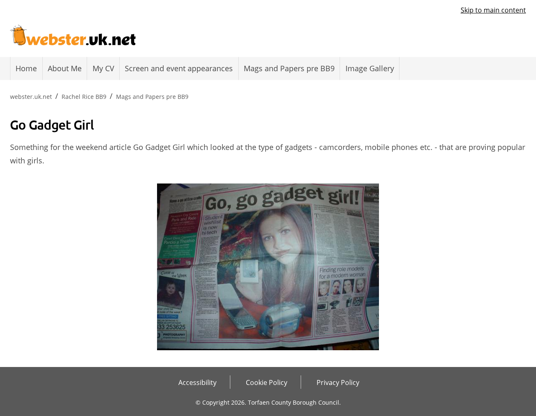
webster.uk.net (31, 97)
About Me (65, 68)
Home (26, 68)
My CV (103, 68)
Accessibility (197, 382)
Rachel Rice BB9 (84, 97)
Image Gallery (369, 68)
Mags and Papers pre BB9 (289, 68)
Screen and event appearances (179, 68)
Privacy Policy (338, 382)
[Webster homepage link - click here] (73, 32)
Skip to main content (493, 10)
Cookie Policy (266, 382)
